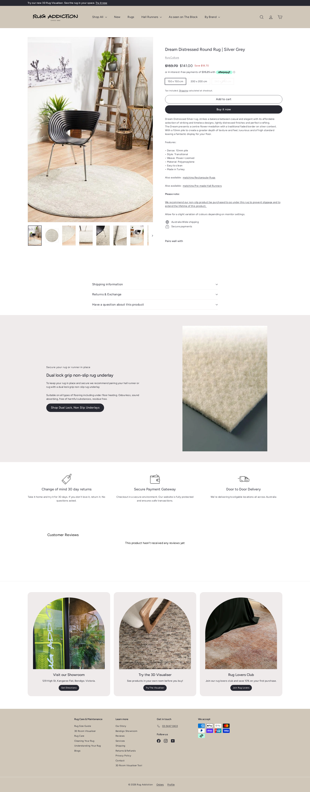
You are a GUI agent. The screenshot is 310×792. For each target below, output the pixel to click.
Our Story (121, 726)
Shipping (183, 90)
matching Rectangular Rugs (199, 177)
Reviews (120, 736)
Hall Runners (150, 17)
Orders (160, 784)
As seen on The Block (183, 17)
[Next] (151, 235)
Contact (120, 760)
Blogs (77, 750)
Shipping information (107, 284)
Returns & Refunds (126, 750)
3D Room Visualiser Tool (129, 765)
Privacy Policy (123, 755)
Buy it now (224, 109)
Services (120, 741)
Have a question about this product (118, 304)
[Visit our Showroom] (69, 633)
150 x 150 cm (175, 81)
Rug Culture (172, 57)
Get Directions (69, 688)
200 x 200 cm (199, 81)
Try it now (101, 2)
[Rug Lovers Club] (241, 633)
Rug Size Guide (82, 726)
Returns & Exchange (106, 294)
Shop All (98, 17)
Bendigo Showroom (126, 731)
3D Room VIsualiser (85, 731)
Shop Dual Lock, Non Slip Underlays (75, 407)
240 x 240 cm (224, 82)
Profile (171, 784)
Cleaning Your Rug (84, 741)
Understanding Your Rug (87, 745)
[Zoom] (90, 129)
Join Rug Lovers (241, 688)
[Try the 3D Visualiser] (155, 633)
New (117, 17)
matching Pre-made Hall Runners (202, 185)
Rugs (131, 17)
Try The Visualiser (155, 688)
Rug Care (79, 736)
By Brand (211, 17)
